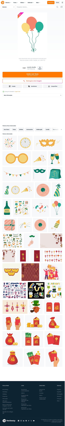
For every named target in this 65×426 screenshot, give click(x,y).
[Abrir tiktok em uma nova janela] (28, 420)
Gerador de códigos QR (8, 412)
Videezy (5, 394)
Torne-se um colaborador (42, 398)
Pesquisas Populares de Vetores (24, 400)
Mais (37, 2)
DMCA (22, 393)
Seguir (39, 69)
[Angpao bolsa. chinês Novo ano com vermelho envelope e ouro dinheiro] (54, 322)
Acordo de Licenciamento (25, 390)
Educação (5, 398)
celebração (39, 129)
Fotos (14, 2)
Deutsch (58, 396)
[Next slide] (58, 129)
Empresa (5, 396)
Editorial (30, 2)
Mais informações (8, 95)
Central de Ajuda (41, 390)
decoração (56, 129)
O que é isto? (17, 91)
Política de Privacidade (56, 421)
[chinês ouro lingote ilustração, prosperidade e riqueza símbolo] (11, 272)
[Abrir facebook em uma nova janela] (18, 420)
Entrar (57, 2)
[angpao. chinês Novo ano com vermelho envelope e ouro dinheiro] (53, 307)
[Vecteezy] (2, 2)
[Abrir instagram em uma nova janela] (21, 420)
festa (14, 129)
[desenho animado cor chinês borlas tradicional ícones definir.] (15, 307)
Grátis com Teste (32, 74)
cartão (47, 129)
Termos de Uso (45, 421)
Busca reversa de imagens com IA (7, 405)
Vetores (7, 2)
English (58, 389)
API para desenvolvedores (7, 401)
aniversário (29, 129)
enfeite (21, 129)
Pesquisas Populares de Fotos (26, 404)
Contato (41, 393)
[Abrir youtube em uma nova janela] (33, 420)
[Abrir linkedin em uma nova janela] (23, 420)
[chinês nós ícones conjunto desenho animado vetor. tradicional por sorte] (53, 255)
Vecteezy (5, 391)
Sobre (40, 395)
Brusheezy (5, 389)
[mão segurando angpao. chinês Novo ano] (13, 322)
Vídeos (22, 2)
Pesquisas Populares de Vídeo (24, 409)
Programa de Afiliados (24, 396)
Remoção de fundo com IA (8, 408)
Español (58, 391)
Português (58, 394)
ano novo (6, 129)
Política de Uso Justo (55, 422)
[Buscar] (57, 7)
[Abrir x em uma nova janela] (31, 420)
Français (58, 398)
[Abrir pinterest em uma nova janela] (26, 420)
